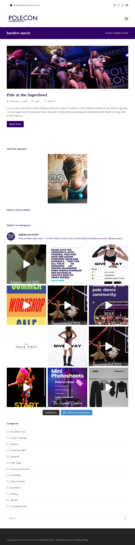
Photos (14, 493)
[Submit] (125, 518)
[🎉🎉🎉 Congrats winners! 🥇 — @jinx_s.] (108, 264)
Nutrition (16, 487)
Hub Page (16, 462)
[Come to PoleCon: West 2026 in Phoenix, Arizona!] (108, 305)
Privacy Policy (81, 539)
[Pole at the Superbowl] (67, 66)
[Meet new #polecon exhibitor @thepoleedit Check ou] (26, 346)
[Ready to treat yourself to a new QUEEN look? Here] (67, 346)
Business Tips (18, 431)
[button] (126, 18)
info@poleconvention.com (27, 5)
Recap (14, 500)
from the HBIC (18, 450)
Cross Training (19, 437)
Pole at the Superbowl (27, 95)
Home (109, 32)
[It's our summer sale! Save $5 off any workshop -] (26, 305)
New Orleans (18, 481)
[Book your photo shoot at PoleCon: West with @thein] (67, 387)
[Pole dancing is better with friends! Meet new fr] (26, 387)
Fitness (14, 444)
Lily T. (37, 101)
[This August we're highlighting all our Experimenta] (26, 264)
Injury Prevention (20, 469)
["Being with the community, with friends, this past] (67, 264)
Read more (15, 124)
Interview (16, 475)
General (51, 101)
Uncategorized (19, 506)
